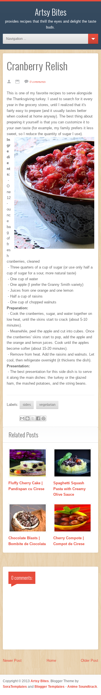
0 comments (38, 81)
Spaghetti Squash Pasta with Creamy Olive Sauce (69, 489)
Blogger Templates (50, 686)
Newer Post (12, 660)
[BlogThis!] (27, 418)
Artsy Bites (50, 12)
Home (51, 660)
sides (27, 404)
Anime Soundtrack (82, 686)
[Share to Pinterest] (43, 418)
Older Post (89, 660)
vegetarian (47, 404)
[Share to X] (33, 418)
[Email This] (22, 418)
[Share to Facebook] (38, 418)
